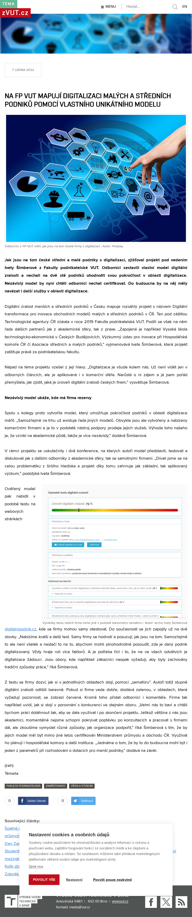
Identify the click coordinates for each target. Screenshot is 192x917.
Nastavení (74, 879)
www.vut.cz (120, 901)
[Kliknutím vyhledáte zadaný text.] (175, 7)
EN (184, 7)
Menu (111, 7)
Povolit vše (44, 879)
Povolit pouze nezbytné (112, 879)
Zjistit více (36, 866)
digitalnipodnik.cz (20, 629)
